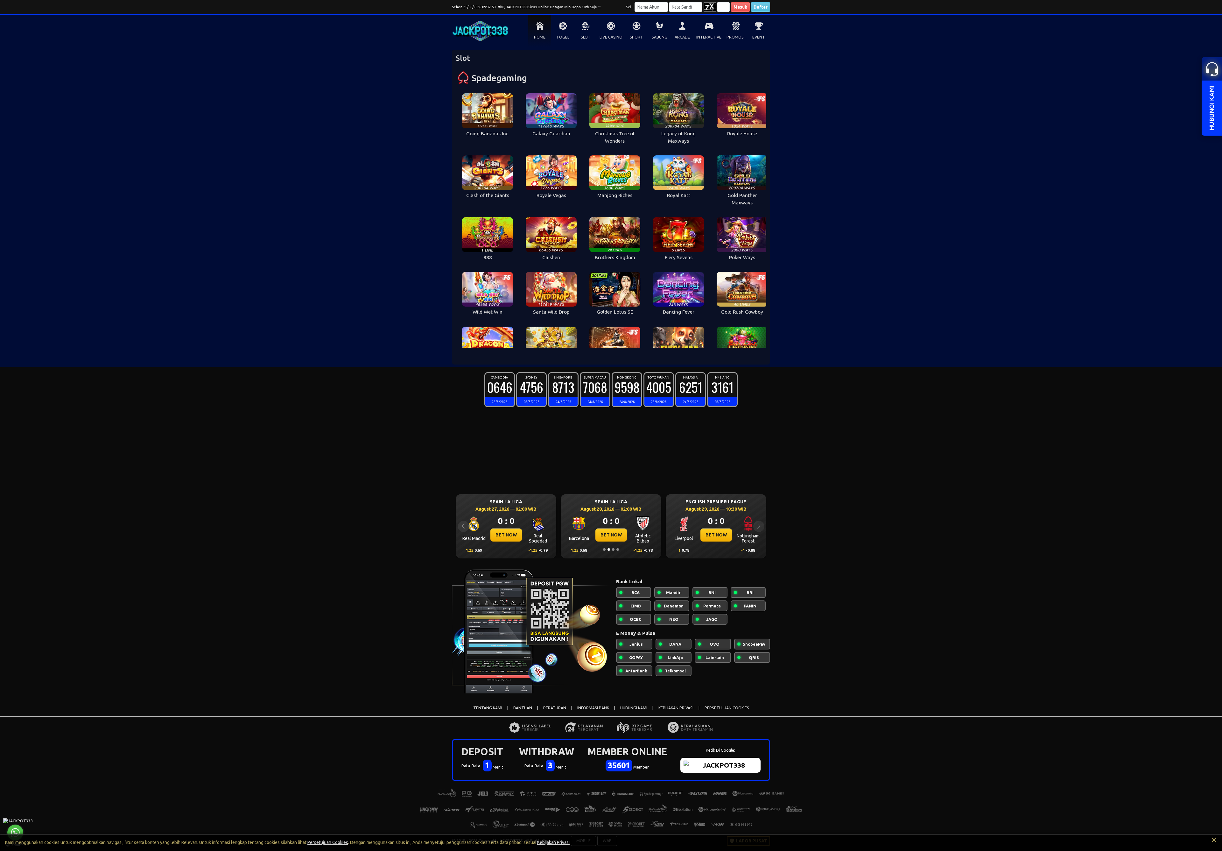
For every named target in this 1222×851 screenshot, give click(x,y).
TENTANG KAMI (487, 708)
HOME (539, 37)
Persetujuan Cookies (327, 842)
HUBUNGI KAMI (633, 708)
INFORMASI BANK (593, 708)
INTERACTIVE (708, 37)
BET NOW (506, 534)
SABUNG (659, 37)
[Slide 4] (617, 549)
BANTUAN (522, 708)
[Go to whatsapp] (15, 832)
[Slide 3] (613, 549)
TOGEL (562, 37)
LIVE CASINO (611, 37)
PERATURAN (554, 708)
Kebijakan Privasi (553, 842)
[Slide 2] (608, 549)
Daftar (761, 7)
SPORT (636, 37)
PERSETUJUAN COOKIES (727, 708)
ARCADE (682, 37)
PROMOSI (736, 37)
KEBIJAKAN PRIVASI (675, 708)
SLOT (586, 37)
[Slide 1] (604, 549)
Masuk (740, 7)
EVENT (758, 37)
